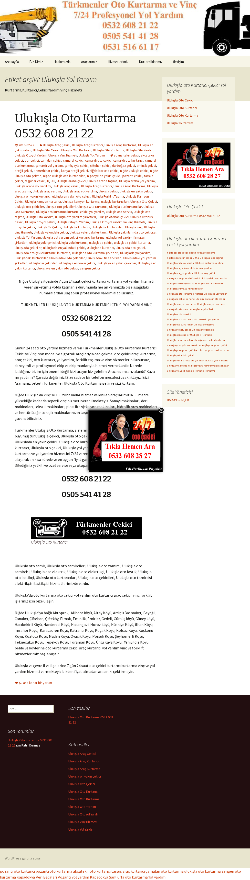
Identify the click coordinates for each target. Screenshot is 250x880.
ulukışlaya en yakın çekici (77, 263)
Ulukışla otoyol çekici (40, 222)
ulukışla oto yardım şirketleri (75, 217)
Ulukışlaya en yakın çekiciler (116, 263)
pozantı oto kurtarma (54, 871)
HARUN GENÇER (178, 400)
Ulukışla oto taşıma (204, 324)
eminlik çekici (146, 165)
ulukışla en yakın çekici (136, 191)
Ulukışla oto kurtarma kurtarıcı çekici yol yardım (70, 212)
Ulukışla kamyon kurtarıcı (43, 201)
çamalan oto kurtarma (165, 871)
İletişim (178, 61)
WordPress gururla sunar (23, 858)
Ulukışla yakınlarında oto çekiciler (132, 232)
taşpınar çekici (35, 181)
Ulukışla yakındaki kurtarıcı (88, 232)
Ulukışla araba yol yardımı (33, 186)
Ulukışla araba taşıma (102, 181)
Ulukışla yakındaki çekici (51, 232)
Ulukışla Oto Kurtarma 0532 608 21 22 (193, 215)
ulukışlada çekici (100, 242)
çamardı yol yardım (49, 165)
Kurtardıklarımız (151, 61)
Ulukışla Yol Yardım (92, 155)
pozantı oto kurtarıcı (17, 871)
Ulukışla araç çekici (66, 186)
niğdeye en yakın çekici (104, 176)
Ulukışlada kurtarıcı (100, 247)
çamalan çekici (51, 160)
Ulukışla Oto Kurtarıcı (76, 150)
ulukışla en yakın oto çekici (71, 196)
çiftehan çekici (100, 165)
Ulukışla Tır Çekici (49, 227)
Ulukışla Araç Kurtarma (120, 145)
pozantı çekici (132, 176)
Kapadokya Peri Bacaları (37, 877)
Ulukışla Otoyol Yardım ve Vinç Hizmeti (118, 222)
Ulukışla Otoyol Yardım (31, 155)
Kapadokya (99, 877)
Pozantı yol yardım (73, 877)
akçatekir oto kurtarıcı (92, 871)
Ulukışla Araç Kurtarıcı (87, 145)
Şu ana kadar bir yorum (35, 682)
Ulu (53, 181)
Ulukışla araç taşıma (178, 268)
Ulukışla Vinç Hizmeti (62, 155)
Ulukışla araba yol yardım (137, 181)
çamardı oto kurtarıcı (128, 160)
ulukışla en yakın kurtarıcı (33, 196)
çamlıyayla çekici (76, 165)
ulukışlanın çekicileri (43, 263)
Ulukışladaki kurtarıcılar (31, 258)
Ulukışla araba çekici (71, 181)
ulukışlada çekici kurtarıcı (132, 242)
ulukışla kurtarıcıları (115, 201)
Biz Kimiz (36, 61)
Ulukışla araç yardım (47, 191)
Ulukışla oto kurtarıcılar (125, 206)
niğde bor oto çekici (104, 170)
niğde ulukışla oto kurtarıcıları (64, 176)
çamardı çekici (73, 160)
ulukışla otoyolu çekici (179, 329)
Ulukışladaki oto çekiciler (67, 258)
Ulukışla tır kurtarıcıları (108, 227)
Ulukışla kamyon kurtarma (80, 201)
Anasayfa (12, 61)
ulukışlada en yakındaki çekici (64, 247)
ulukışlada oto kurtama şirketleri (95, 253)
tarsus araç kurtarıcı (128, 871)
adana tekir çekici (126, 155)
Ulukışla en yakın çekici (84, 776)
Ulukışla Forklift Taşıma (108, 196)
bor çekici (32, 160)
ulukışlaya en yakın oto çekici (57, 268)
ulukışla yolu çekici (42, 242)
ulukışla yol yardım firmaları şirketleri (208, 365)
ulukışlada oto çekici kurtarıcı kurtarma (42, 253)
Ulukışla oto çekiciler (29, 206)
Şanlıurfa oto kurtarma (128, 877)
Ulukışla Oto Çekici (46, 150)
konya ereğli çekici (74, 170)
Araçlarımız (89, 61)
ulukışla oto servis (119, 212)
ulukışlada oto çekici (130, 247)
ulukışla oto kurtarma (202, 871)
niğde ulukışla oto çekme (201, 252)
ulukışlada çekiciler (28, 247)
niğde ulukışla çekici (134, 170)
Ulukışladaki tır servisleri (104, 258)
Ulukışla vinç (133, 227)
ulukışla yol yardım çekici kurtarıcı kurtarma (73, 237)
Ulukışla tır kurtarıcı (76, 227)
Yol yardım (157, 877)
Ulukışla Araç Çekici (56, 145)
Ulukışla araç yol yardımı (80, 191)
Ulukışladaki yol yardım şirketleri (185, 288)
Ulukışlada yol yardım (135, 253)
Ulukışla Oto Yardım (140, 150)
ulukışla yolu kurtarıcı (72, 242)
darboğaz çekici (123, 165)
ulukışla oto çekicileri (61, 206)
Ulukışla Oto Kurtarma (108, 150)
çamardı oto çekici (98, 160)
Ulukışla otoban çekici (113, 217)
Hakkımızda (62, 61)
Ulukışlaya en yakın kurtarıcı (209, 340)
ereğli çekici (23, 170)
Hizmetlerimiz (118, 61)
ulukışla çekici (108, 191)
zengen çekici (90, 268)
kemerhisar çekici (46, 170)
